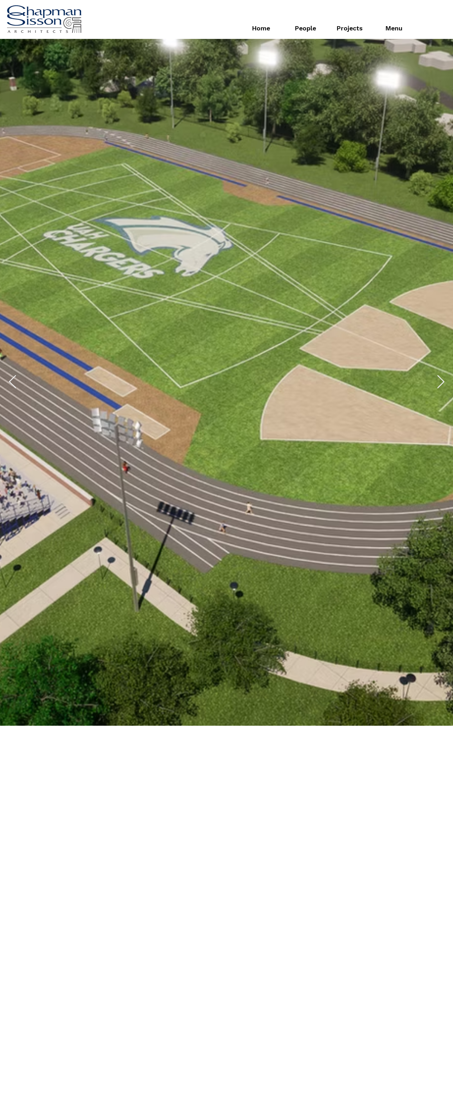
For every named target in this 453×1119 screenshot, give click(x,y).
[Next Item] (440, 598)
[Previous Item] (12, 598)
